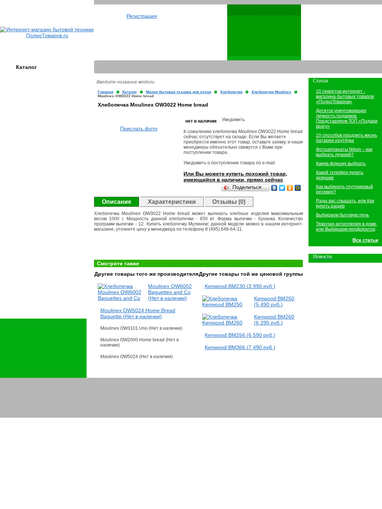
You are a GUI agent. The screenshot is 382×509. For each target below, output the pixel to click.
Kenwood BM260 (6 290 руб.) (274, 320)
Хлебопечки (231, 92)
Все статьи (365, 240)
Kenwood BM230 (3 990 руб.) (240, 286)
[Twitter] (282, 188)
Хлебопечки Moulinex (271, 92)
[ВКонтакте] (274, 188)
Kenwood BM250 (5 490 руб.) (274, 301)
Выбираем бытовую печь (342, 215)
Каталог (26, 67)
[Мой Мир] (298, 188)
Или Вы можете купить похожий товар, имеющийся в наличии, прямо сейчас (235, 177)
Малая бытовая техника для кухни (178, 92)
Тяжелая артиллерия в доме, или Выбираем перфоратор (347, 226)
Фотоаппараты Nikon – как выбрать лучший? (344, 152)
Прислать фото (138, 129)
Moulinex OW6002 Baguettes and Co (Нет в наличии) (170, 292)
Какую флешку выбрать (341, 163)
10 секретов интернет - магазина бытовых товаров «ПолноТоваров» (345, 96)
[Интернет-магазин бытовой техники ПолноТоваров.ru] (47, 35)
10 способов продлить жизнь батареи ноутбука (346, 138)
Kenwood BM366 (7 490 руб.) (240, 347)
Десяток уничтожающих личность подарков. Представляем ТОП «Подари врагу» (347, 118)
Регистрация (141, 16)
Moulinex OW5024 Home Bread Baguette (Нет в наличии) (137, 313)
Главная (105, 92)
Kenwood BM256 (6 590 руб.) (240, 335)
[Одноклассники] (290, 188)
